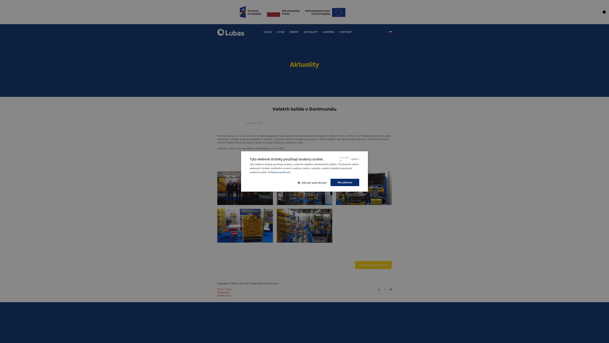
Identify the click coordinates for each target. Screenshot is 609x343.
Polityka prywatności (279, 172)
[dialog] (304, 171)
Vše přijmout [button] (344, 182)
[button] (313, 182)
